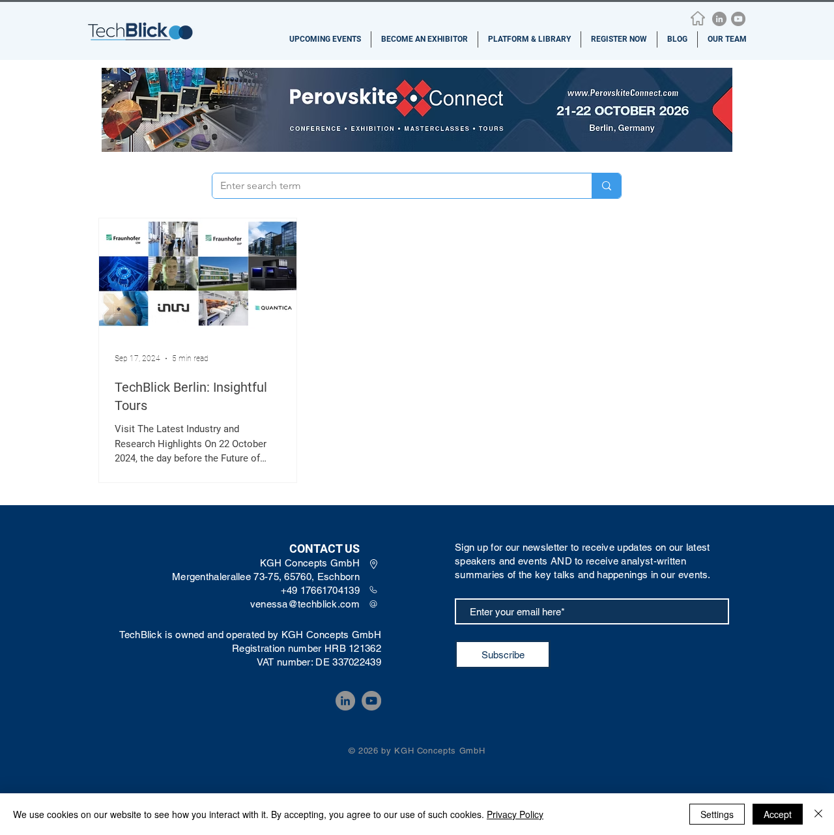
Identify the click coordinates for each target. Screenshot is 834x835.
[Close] (818, 814)
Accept (778, 814)
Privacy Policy (515, 814)
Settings (717, 814)
